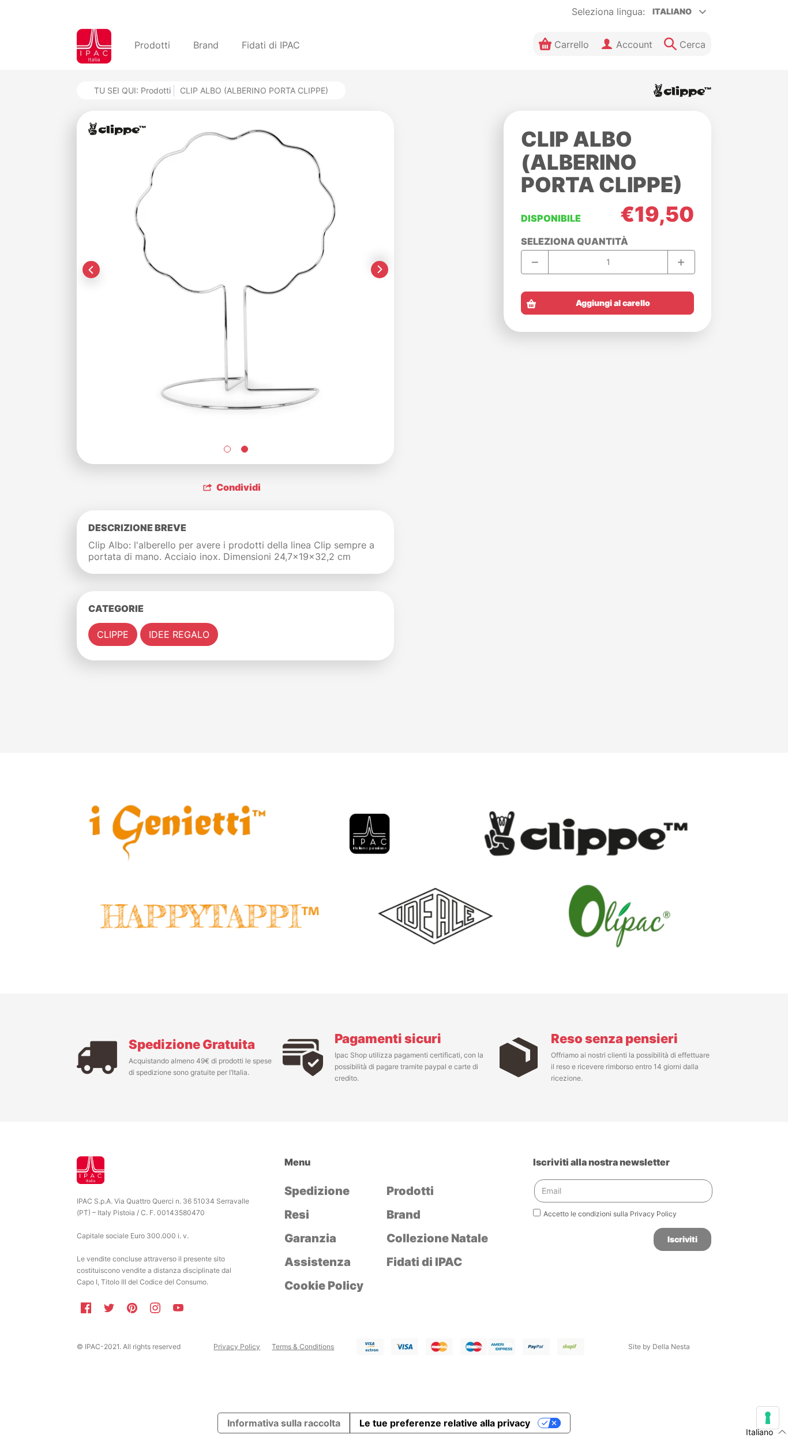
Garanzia (310, 1238)
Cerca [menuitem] (693, 44)
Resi (296, 1215)
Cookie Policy (323, 1286)
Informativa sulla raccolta (283, 1423)
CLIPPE (113, 634)
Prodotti (156, 90)
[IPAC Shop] (94, 46)
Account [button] (634, 44)
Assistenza (317, 1262)
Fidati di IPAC (424, 1262)
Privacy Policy (236, 1346)
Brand (404, 1215)
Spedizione (317, 1191)
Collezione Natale (437, 1238)
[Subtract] (535, 262)
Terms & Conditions (303, 1346)
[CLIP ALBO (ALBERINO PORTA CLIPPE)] (226, 449)
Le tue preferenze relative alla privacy (444, 1423)
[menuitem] (152, 46)
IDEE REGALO (179, 634)
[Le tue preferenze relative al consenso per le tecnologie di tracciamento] (768, 1418)
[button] (564, 44)
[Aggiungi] (681, 262)
